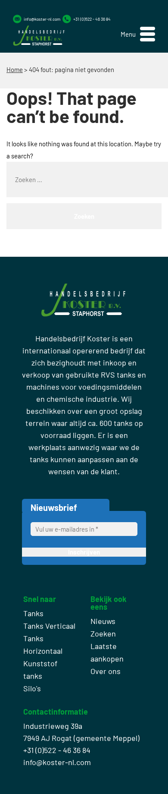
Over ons (105, 671)
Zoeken (103, 633)
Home (14, 69)
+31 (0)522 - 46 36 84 (92, 19)
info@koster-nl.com (42, 19)
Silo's (32, 688)
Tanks (33, 613)
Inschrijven (84, 552)
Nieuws (102, 621)
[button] (138, 34)
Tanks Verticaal (49, 625)
